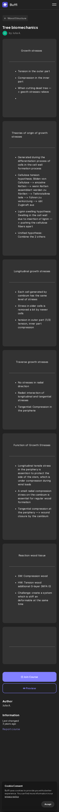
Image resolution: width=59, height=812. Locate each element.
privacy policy (12, 796)
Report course (11, 729)
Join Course (31, 676)
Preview (31, 688)
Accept (48, 804)
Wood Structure (17, 18)
